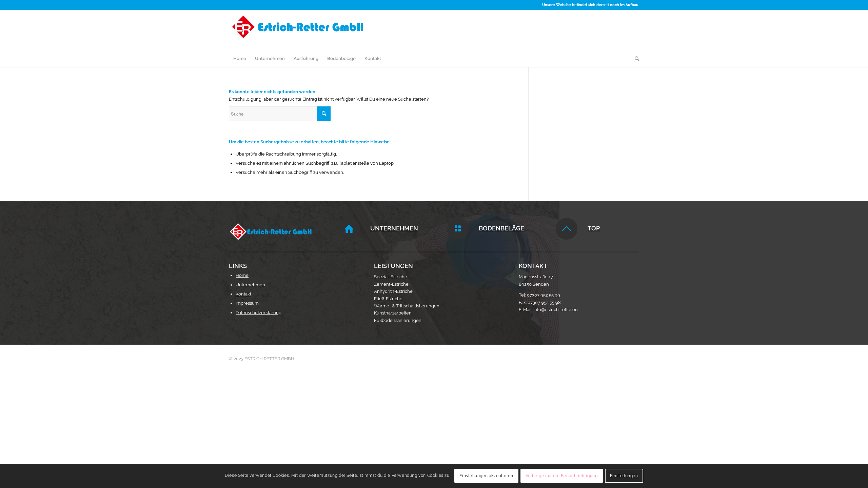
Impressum (247, 303)
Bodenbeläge (501, 228)
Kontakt (243, 294)
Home (242, 275)
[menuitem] (240, 58)
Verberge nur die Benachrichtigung (562, 476)
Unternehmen (394, 228)
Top (594, 228)
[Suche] (634, 58)
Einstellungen (624, 476)
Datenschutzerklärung (258, 312)
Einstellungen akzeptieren (486, 476)
